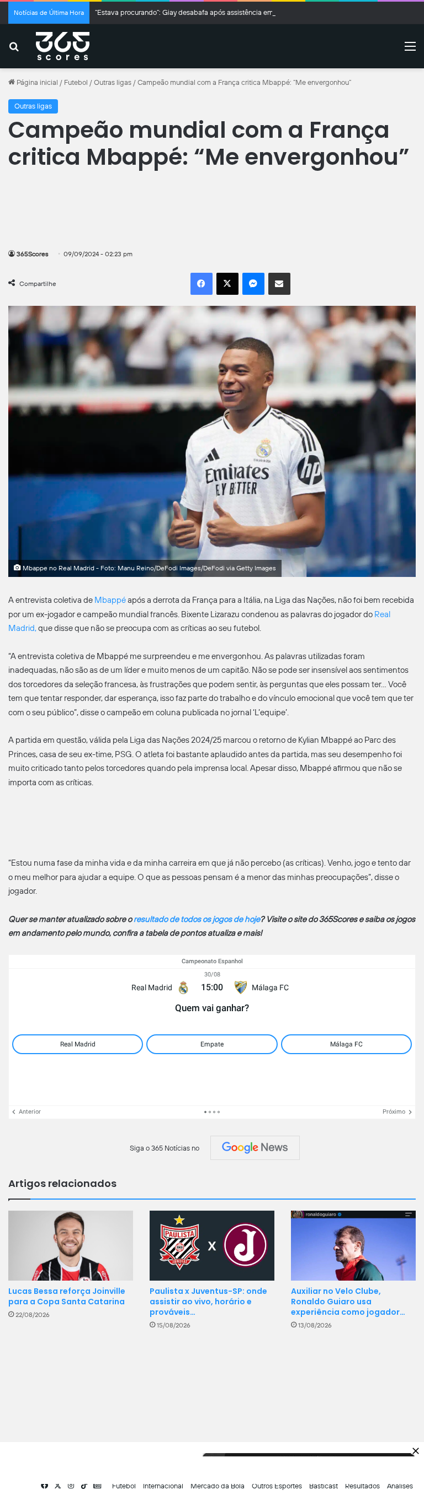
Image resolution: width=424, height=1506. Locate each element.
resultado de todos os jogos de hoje (197, 919)
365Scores (33, 254)
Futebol (76, 82)
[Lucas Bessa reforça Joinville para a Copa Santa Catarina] (70, 1246)
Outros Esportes (277, 1486)
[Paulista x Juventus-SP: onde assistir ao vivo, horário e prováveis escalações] (212, 1246)
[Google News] (255, 1148)
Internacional (163, 1486)
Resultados (362, 1486)
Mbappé (111, 600)
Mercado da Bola (217, 1486)
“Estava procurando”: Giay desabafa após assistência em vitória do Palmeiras (215, 12)
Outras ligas (112, 82)
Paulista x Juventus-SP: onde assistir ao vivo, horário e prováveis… (208, 1302)
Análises (400, 1486)
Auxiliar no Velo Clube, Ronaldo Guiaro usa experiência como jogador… (348, 1302)
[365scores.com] (62, 46)
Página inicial (36, 82)
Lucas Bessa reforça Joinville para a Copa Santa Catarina (66, 1296)
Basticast (323, 1486)
